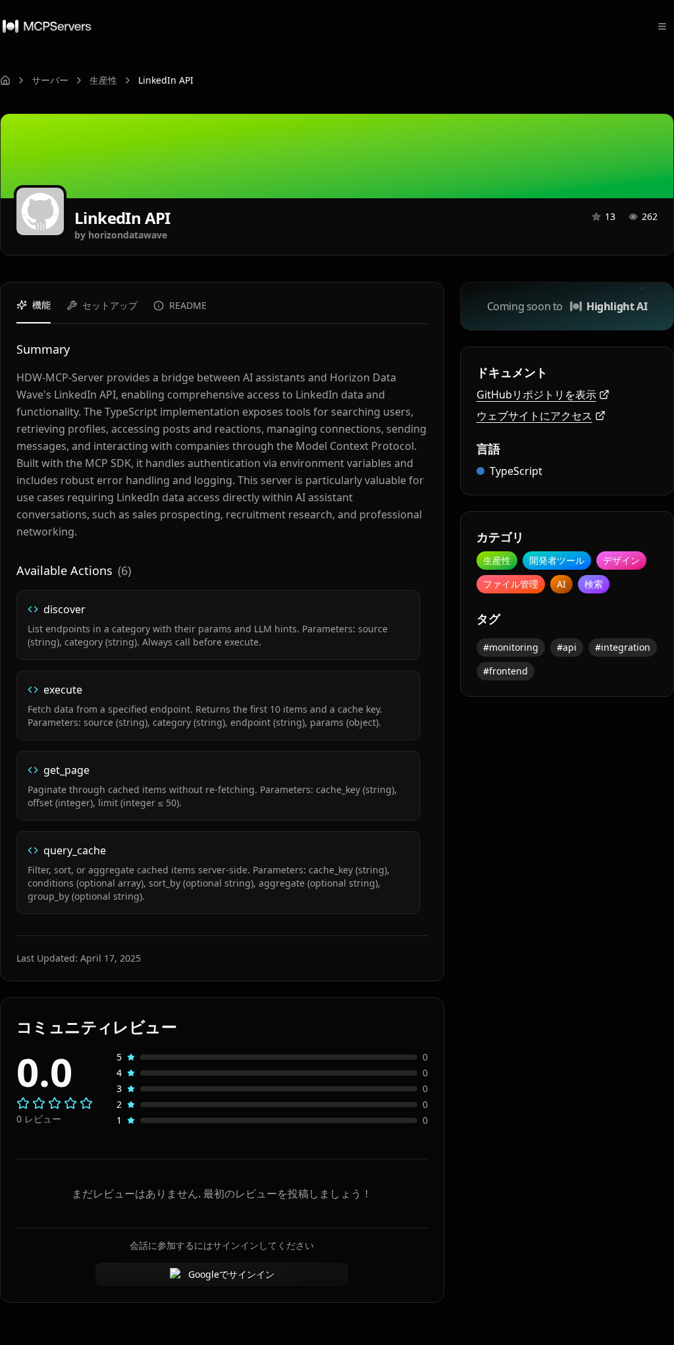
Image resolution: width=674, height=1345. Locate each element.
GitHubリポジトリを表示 (536, 394)
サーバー (50, 80)
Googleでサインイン (231, 1274)
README (188, 305)
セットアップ (110, 305)
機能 (41, 304)
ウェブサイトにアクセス (534, 415)
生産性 (103, 80)
